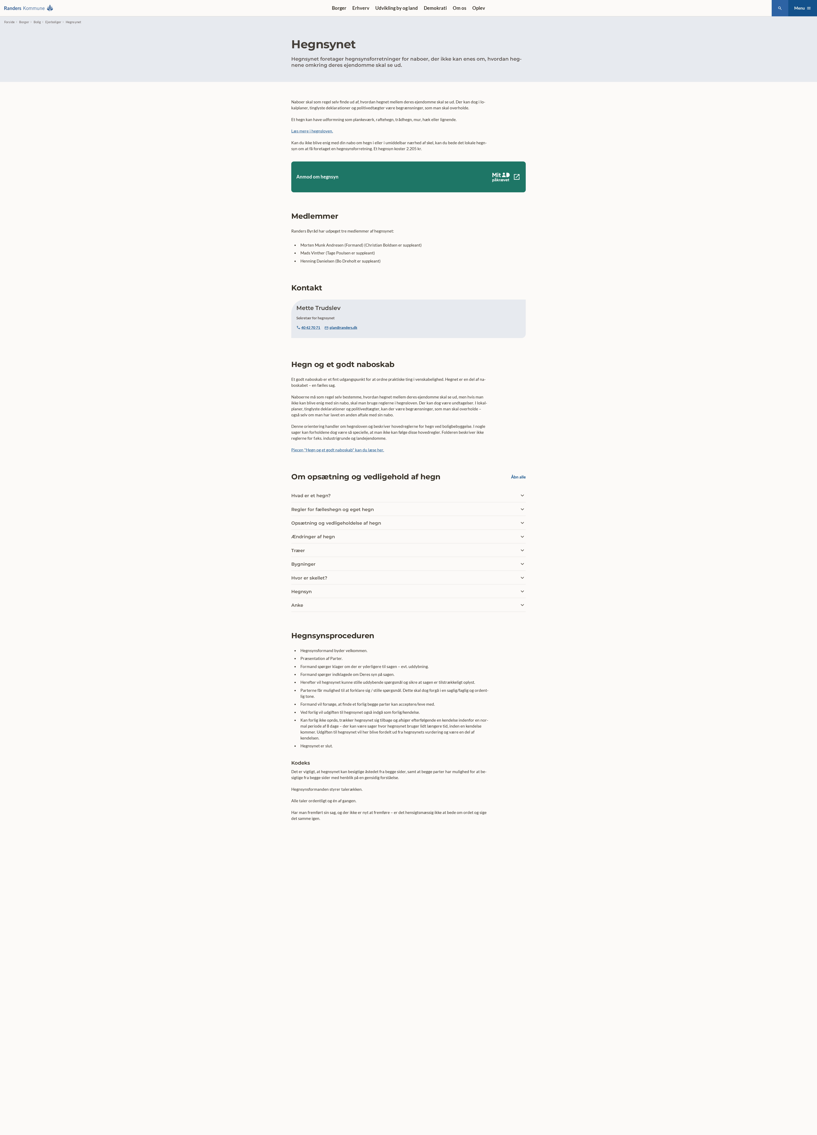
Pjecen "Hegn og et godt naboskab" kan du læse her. (337, 449)
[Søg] (780, 8)
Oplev (478, 8)
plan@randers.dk (343, 327)
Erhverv (360, 8)
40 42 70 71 (310, 327)
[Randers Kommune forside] (30, 8)
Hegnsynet (73, 22)
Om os (459, 8)
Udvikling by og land (396, 8)
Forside (9, 22)
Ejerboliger (53, 22)
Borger (339, 8)
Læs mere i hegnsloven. (312, 130)
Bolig (37, 22)
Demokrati (435, 8)
